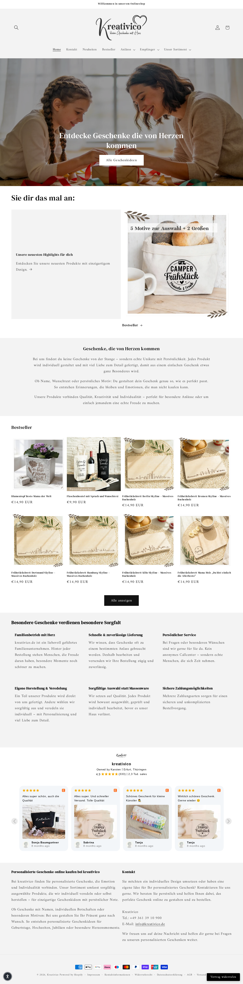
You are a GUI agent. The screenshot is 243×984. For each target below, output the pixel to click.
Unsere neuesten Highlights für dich (44, 254)
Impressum (93, 975)
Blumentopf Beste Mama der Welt (31, 496)
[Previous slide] (14, 821)
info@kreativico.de (150, 924)
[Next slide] (228, 821)
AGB (189, 975)
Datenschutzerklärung (170, 975)
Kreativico (53, 975)
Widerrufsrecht (143, 975)
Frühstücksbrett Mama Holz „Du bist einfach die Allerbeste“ (204, 574)
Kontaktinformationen (117, 975)
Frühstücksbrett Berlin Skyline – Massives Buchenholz (148, 498)
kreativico (121, 764)
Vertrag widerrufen (223, 977)
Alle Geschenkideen (121, 160)
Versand (201, 975)
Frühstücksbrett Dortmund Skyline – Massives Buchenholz (33, 574)
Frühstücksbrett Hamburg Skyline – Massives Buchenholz (88, 574)
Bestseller (130, 325)
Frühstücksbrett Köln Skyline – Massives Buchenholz (146, 574)
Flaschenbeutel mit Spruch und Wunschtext (93, 496)
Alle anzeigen (121, 601)
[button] (16, 28)
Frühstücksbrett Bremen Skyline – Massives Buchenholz (204, 498)
